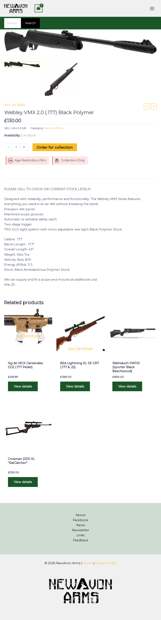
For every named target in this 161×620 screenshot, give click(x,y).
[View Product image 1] (22, 64)
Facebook (80, 520)
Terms (88, 563)
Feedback (80, 540)
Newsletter (80, 530)
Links (80, 535)
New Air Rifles (14, 105)
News (80, 525)
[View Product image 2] (61, 79)
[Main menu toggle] (152, 8)
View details (23, 386)
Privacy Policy (105, 563)
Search (30, 23)
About (80, 515)
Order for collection (55, 147)
